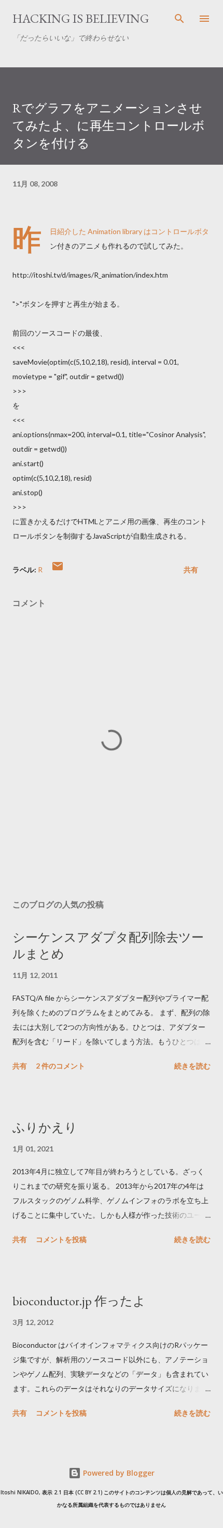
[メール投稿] (57, 569)
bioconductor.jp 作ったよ (79, 1301)
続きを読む (192, 1065)
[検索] (179, 18)
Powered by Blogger (118, 1473)
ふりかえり (44, 1127)
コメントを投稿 (61, 1239)
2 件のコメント (60, 1065)
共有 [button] (191, 569)
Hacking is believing (80, 18)
